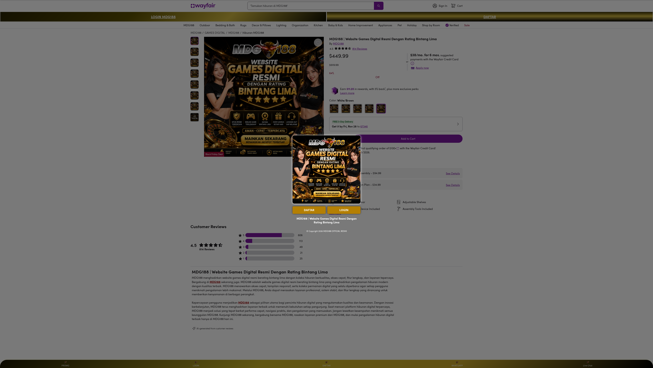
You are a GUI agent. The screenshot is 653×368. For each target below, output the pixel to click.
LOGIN (343, 210)
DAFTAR (309, 210)
